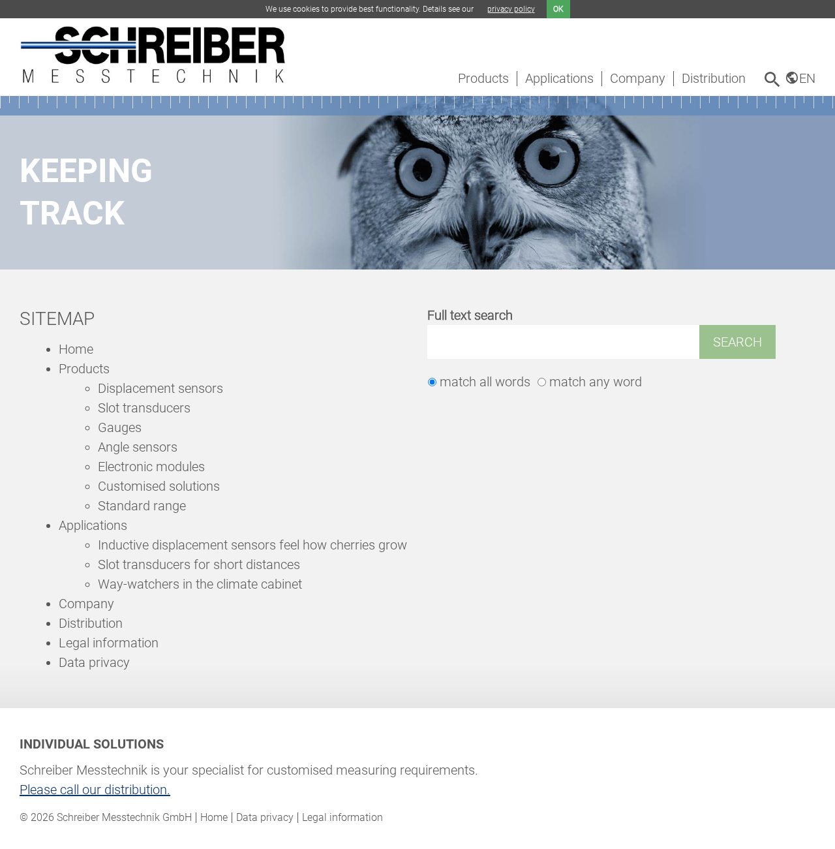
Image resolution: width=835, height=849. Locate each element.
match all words (485, 382)
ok (558, 9)
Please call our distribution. (95, 789)
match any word (595, 382)
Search (737, 342)
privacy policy (511, 9)
